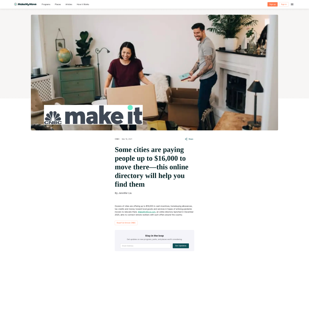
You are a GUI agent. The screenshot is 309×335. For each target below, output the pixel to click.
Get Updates (180, 246)
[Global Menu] (292, 4)
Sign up (272, 4)
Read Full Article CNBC (126, 223)
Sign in (284, 4)
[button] (46, 4)
